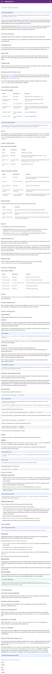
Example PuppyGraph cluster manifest (11, 655)
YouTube (3, 672)
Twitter (2, 662)
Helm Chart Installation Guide (12, 78)
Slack (2, 667)
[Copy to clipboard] (49, 395)
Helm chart (27, 643)
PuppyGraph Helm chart (25, 26)
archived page (14, 16)
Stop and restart (36, 614)
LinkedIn (3, 664)
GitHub (2, 669)
